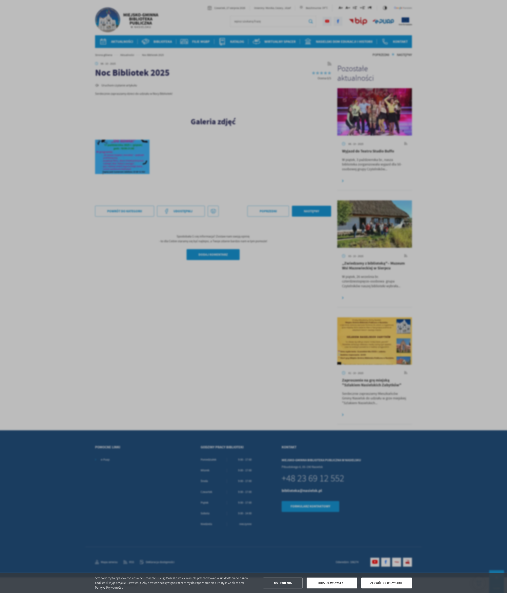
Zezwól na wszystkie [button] (386, 583)
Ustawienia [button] (283, 583)
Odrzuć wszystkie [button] (332, 583)
